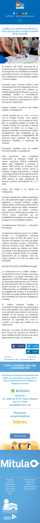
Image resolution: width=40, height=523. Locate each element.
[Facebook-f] (17, 13)
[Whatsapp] (26, 13)
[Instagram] (20, 13)
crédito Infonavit (30, 115)
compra (32, 319)
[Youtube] (23, 13)
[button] (20, 20)
